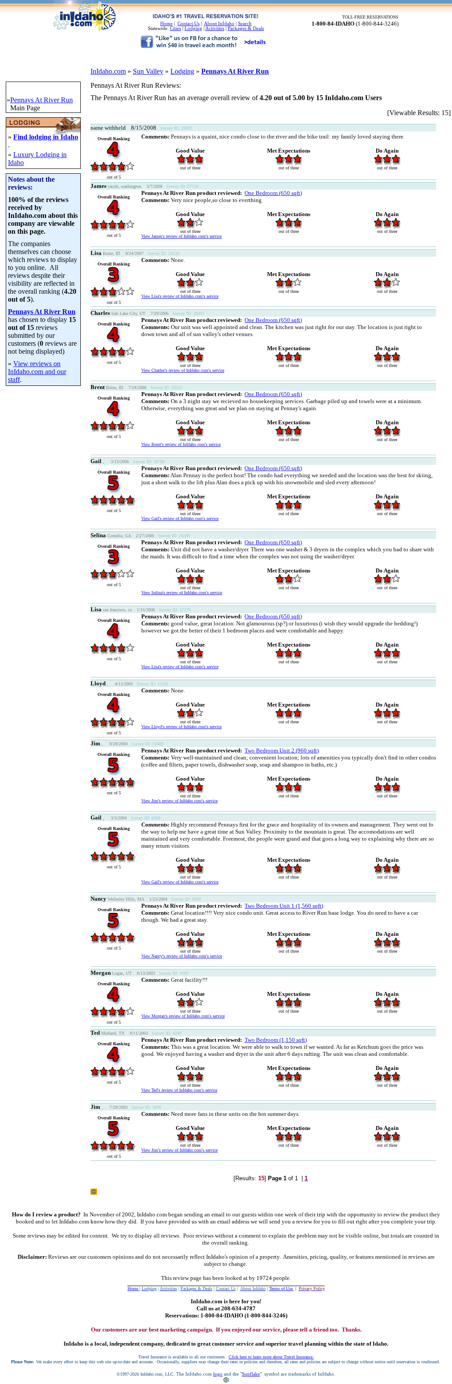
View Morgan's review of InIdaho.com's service (183, 1016)
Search (245, 23)
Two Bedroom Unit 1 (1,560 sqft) (284, 905)
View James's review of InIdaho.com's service (181, 236)
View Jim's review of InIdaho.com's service (179, 800)
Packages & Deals (246, 28)
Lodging (193, 28)
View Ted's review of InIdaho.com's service (179, 1090)
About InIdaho (219, 23)
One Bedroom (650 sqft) (273, 193)
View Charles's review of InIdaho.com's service (182, 370)
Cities (175, 28)
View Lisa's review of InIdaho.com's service (179, 296)
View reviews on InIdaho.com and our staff (37, 371)
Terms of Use (281, 1288)
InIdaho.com (108, 71)
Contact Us (188, 23)
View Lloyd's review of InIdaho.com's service (181, 726)
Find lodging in (36, 137)
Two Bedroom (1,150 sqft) (276, 1039)
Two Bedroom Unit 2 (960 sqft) (282, 750)
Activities (214, 28)
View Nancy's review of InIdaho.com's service (181, 956)
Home (166, 23)
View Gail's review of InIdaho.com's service (179, 518)
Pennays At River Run (235, 71)
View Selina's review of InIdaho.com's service (181, 592)
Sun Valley (148, 71)
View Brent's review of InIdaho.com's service (181, 444)
